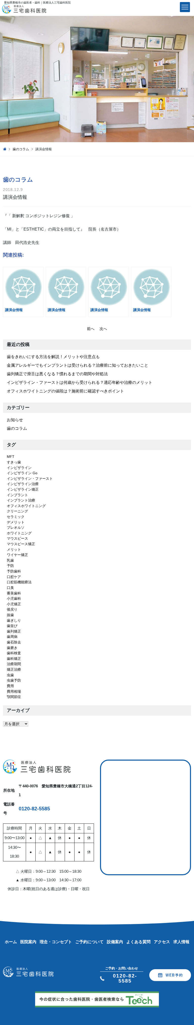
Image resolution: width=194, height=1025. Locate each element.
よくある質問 (138, 942)
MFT (10, 457)
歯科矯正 (14, 659)
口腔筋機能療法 (19, 582)
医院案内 (28, 942)
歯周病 (12, 637)
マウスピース (17, 538)
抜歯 (10, 615)
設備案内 (115, 942)
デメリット (16, 522)
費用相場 (14, 691)
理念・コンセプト (56, 942)
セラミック (16, 517)
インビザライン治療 (23, 484)
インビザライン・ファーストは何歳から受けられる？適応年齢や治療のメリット (79, 382)
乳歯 (10, 560)
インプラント (17, 495)
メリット (14, 549)
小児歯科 (14, 598)
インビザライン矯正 (23, 489)
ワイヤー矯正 (17, 555)
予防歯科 (14, 571)
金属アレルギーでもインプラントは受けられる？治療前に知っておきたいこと (77, 365)
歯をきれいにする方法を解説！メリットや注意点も (53, 357)
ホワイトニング (19, 533)
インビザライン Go (22, 473)
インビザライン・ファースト (30, 479)
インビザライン (19, 468)
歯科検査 (14, 653)
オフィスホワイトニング (26, 506)
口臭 (10, 588)
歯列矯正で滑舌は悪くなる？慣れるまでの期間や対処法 (57, 374)
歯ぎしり (14, 620)
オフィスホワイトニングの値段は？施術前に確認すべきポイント (65, 391)
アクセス (162, 942)
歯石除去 (14, 642)
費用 (10, 686)
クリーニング (17, 511)
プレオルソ (16, 528)
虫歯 (10, 675)
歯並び (12, 626)
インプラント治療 (21, 500)
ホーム (11, 942)
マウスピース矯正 (21, 544)
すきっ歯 (14, 462)
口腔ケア (14, 577)
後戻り (12, 609)
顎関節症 (14, 697)
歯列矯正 (14, 631)
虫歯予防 (14, 680)
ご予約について (89, 942)
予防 (10, 566)
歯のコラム (21, 149)
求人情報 (181, 942)
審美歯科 (14, 593)
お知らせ (15, 420)
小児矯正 (14, 604)
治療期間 (14, 664)
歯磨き (12, 648)
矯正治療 (14, 669)
